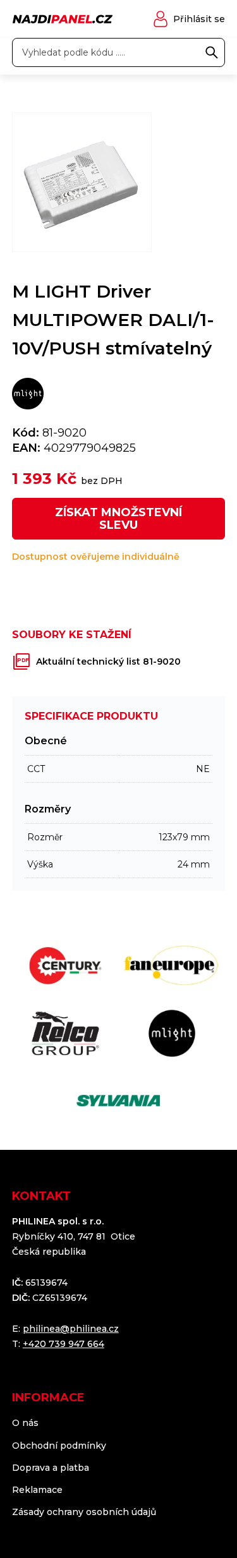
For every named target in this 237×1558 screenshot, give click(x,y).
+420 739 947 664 (63, 1344)
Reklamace (37, 1489)
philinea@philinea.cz (71, 1328)
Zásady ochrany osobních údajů (84, 1512)
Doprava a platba (50, 1467)
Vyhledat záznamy (211, 52)
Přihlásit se (199, 19)
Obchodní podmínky (59, 1445)
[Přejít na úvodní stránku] (62, 19)
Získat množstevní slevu (118, 518)
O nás (25, 1422)
